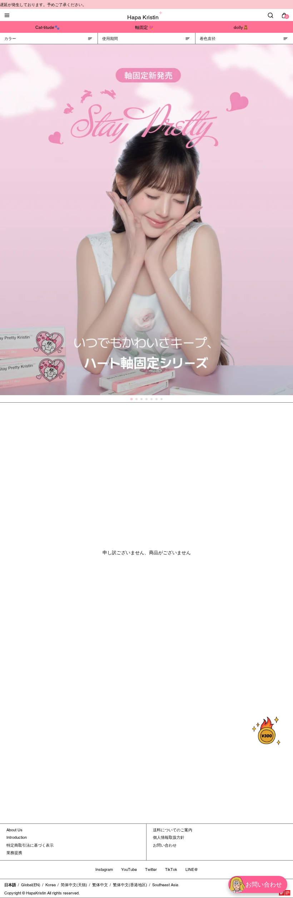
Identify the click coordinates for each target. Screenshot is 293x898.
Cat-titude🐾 (47, 27)
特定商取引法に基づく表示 (30, 845)
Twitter (151, 869)
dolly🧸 (241, 27)
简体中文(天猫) (74, 884)
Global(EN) (30, 884)
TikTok (171, 869)
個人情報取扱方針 (168, 837)
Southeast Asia (165, 884)
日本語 (10, 884)
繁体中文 (100, 884)
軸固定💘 (144, 27)
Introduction (16, 837)
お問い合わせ (165, 845)
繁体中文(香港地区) (130, 884)
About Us (14, 829)
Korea (50, 884)
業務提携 (14, 852)
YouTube (129, 869)
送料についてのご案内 (172, 829)
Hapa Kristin (143, 17)
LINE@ (191, 869)
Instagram (104, 869)
